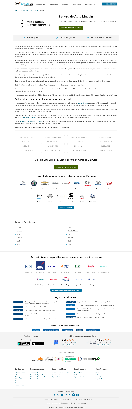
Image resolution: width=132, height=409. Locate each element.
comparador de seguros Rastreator (31, 121)
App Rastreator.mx (31, 336)
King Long (19, 231)
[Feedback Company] (91, 342)
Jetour (69, 244)
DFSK (18, 234)
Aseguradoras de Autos (51, 330)
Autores (17, 375)
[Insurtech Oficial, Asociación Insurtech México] (80, 359)
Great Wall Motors (73, 231)
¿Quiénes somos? (20, 372)
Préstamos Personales (80, 375)
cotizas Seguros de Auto (28, 117)
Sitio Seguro (18, 377)
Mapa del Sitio (99, 379)
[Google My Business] (56, 342)
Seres (69, 227)
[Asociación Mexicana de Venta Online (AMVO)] (91, 359)
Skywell (19, 227)
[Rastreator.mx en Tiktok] (77, 394)
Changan (19, 237)
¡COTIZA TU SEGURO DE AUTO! (70, 28)
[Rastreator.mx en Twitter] (58, 394)
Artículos (36, 330)
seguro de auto (83, 103)
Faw (69, 234)
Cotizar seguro (110, 4)
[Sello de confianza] (48, 359)
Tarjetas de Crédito (79, 377)
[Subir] (129, 406)
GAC (69, 241)
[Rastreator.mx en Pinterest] (73, 394)
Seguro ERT (65, 4)
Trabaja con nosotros (21, 383)
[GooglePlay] (24, 344)
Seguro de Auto (40, 4)
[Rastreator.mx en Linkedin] (66, 394)
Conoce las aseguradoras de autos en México (66, 290)
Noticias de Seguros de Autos (38, 375)
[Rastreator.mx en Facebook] (54, 395)
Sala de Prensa (99, 377)
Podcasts (98, 375)
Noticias (79, 330)
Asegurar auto (68, 330)
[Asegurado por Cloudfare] (37, 359)
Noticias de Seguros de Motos (60, 372)
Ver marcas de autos (66, 207)
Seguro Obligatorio (93, 330)
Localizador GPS (90, 4)
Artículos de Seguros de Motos (60, 375)
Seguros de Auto (35, 372)
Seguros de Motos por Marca (60, 377)
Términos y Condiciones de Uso (53, 399)
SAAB (18, 241)
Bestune (70, 237)
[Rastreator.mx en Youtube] (62, 394)
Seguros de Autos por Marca (38, 379)
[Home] (16, 10)
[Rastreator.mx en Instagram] (70, 395)
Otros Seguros (77, 4)
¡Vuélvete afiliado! (20, 385)
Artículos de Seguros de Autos (38, 377)
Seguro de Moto (53, 4)
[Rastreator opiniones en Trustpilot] (71, 359)
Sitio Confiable (19, 379)
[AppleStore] (38, 344)
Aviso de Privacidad (68, 399)
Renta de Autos (78, 372)
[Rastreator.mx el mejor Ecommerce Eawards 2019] (59, 358)
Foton (18, 244)
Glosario (97, 372)
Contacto (17, 381)
